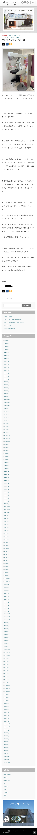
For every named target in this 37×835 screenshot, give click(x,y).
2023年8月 (6, 447)
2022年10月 (7, 477)
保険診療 (6, 786)
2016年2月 (6, 715)
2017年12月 (7, 649)
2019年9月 (6, 587)
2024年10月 (7, 405)
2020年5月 (6, 563)
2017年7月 (6, 664)
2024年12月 (7, 399)
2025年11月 (7, 367)
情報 (5, 789)
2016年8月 (6, 697)
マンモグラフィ (6, 37)
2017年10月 (7, 655)
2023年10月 (7, 441)
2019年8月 (6, 590)
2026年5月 (6, 349)
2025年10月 (7, 370)
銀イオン (18, 37)
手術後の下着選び (8, 316)
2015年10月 (7, 727)
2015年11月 (7, 724)
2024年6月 (6, 417)
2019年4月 (6, 602)
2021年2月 (6, 536)
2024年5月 (6, 420)
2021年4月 (6, 530)
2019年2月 (6, 608)
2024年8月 (6, 411)
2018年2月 (6, 643)
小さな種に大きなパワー (10, 328)
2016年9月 (6, 694)
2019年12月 (7, 578)
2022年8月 (6, 483)
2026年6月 (6, 346)
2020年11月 (7, 545)
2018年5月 (6, 634)
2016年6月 (6, 703)
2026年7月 (6, 343)
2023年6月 (6, 453)
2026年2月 (6, 358)
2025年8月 (6, 376)
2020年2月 (6, 572)
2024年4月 (6, 423)
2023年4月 (6, 459)
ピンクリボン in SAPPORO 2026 (12, 319)
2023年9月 (6, 444)
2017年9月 (6, 658)
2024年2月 (6, 429)
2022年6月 (6, 489)
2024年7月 (6, 414)
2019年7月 (6, 593)
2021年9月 (6, 515)
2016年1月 (6, 718)
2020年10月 (7, 548)
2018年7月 (6, 628)
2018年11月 (7, 617)
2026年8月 (6, 340)
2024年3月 (6, 426)
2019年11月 (7, 581)
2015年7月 (6, 736)
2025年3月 (6, 391)
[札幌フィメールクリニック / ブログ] (9, 3)
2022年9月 (6, 480)
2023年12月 (7, 435)
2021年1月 (6, 539)
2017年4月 (6, 673)
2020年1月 (6, 575)
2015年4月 (6, 744)
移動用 (6, 792)
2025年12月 (7, 364)
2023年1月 (6, 468)
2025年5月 (6, 385)
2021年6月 (6, 524)
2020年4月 (6, 566)
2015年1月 (6, 753)
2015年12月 (7, 721)
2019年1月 (6, 611)
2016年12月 (7, 685)
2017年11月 (7, 652)
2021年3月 (6, 533)
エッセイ (6, 783)
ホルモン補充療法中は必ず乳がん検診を (14, 322)
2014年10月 (7, 762)
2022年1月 (6, 504)
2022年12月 (7, 471)
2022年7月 (6, 486)
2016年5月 (6, 706)
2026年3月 (6, 355)
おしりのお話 (7, 774)
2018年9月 (6, 622)
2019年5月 (6, 599)
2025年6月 (6, 382)
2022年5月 (6, 492)
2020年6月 (6, 560)
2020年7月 (6, 557)
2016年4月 (6, 709)
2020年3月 (6, 569)
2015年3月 (6, 747)
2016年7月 (6, 700)
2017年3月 (6, 676)
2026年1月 (6, 361)
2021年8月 (6, 518)
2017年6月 (6, 667)
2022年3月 (6, 498)
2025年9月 (6, 373)
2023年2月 (6, 465)
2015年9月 (6, 730)
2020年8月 (6, 554)
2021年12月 (7, 507)
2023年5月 (6, 456)
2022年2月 (6, 501)
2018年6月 (6, 631)
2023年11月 (7, 438)
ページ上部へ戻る (34, 832)
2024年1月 (6, 432)
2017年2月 (6, 679)
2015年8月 (6, 733)
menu (33, 2)
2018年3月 (6, 640)
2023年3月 (6, 462)
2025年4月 (6, 388)
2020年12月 (7, 542)
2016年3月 (6, 712)
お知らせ (11, 35)
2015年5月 (6, 741)
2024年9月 (6, 408)
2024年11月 (7, 402)
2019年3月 (6, 605)
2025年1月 (6, 396)
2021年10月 (7, 512)
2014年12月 (7, 756)
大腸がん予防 (7, 325)
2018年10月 (7, 620)
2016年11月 (7, 688)
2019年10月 (7, 584)
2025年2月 (6, 393)
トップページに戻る (8, 299)
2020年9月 (6, 551)
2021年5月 (6, 527)
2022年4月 (6, 495)
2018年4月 (6, 637)
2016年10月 (7, 691)
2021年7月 (6, 521)
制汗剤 (13, 37)
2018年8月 (6, 625)
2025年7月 (6, 379)
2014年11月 (7, 759)
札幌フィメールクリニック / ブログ (17, 831)
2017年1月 (6, 682)
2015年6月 (6, 739)
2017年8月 (6, 661)
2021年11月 (7, 510)
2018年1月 (6, 646)
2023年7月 (6, 450)
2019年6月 (6, 596)
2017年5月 (6, 670)
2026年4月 (6, 352)
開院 (5, 795)
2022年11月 (7, 474)
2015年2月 (6, 750)
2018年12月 (7, 614)
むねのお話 (17, 35)
